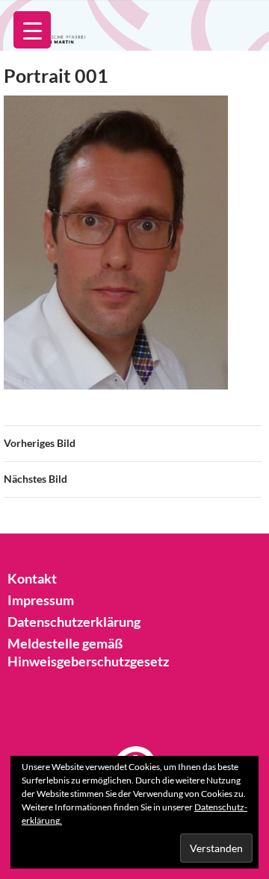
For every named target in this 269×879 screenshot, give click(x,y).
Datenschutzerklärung (73, 621)
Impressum (40, 600)
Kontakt (32, 578)
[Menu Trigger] (32, 30)
